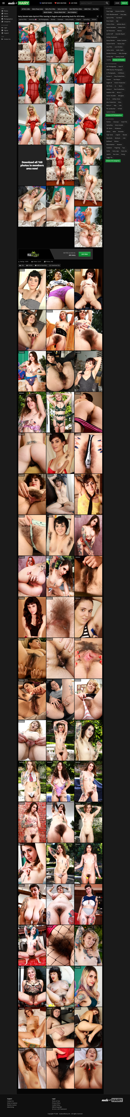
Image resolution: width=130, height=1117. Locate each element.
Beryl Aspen (110, 21)
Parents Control (11, 1105)
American (32, 19)
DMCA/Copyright (57, 1107)
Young (123, 154)
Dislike (30, 265)
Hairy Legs (115, 151)
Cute (124, 138)
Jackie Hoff (109, 34)
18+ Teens (109, 128)
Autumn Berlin (110, 44)
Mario (120, 86)
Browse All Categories (113, 161)
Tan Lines (116, 154)
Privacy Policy (56, 1103)
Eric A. (108, 99)
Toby (115, 105)
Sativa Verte (110, 50)
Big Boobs (109, 138)
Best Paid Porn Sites (76, 9)
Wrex (119, 102)
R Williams (121, 73)
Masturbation (110, 144)
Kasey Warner (110, 40)
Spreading (86, 19)
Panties (108, 122)
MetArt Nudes (48, 12)
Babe (114, 131)
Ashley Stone (116, 99)
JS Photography (111, 73)
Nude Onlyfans (60, 3)
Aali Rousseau (110, 31)
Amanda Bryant (120, 34)
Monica (119, 31)
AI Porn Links (26, 9)
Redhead (109, 141)
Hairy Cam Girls (62, 9)
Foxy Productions (119, 76)
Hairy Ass (124, 151)
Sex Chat (95, 9)
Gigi (117, 21)
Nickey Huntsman (111, 37)
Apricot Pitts (23, 19)
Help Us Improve (12, 1103)
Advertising (10, 1107)
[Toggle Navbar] (3, 3)
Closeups (60, 19)
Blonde (53, 19)
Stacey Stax (121, 44)
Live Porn (74, 3)
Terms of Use (56, 1101)
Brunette (121, 131)
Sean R (120, 66)
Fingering (117, 148)
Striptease (118, 128)
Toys (123, 148)
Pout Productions (119, 89)
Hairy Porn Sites (50, 9)
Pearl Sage (109, 11)
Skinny (108, 131)
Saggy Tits (109, 157)
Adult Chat (87, 9)
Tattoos (94, 19)
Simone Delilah (119, 11)
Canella (108, 60)
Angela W (109, 83)
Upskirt (108, 154)
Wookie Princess (111, 53)
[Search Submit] (107, 3)
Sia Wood (119, 18)
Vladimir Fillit (110, 92)
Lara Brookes (119, 47)
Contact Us (10, 1101)
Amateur (119, 144)
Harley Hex (109, 56)
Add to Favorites (42, 265)
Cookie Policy (56, 1105)
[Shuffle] (97, 16)
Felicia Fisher (110, 24)
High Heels (109, 135)
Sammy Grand (120, 56)
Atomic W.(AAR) (111, 96)
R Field (120, 109)
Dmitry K (109, 89)
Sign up (124, 3)
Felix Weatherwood (112, 14)
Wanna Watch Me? (59, 12)
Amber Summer (121, 40)
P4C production (110, 109)
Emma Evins (121, 27)
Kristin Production (119, 83)
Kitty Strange (123, 53)
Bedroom (117, 138)
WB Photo (109, 86)
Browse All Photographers (114, 115)
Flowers (108, 79)
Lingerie (78, 19)
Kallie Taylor (120, 50)
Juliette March (121, 24)
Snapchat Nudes (47, 3)
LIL (115, 86)
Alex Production (111, 102)
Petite (108, 151)
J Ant (120, 105)
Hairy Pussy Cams (37, 9)
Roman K (109, 76)
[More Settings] (101, 16)
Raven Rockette (111, 27)
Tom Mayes (116, 79)
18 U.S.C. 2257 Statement (59, 1109)
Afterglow (121, 96)
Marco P (108, 105)
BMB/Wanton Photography (114, 70)
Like (22, 265)
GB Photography (44, 19)
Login (117, 3)
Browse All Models (118, 60)
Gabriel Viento (110, 112)
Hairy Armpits (69, 19)
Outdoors (109, 148)
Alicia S (119, 92)
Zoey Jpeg (123, 14)
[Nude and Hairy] (18, 3)
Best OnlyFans (72, 12)
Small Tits (124, 122)
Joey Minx (109, 47)
